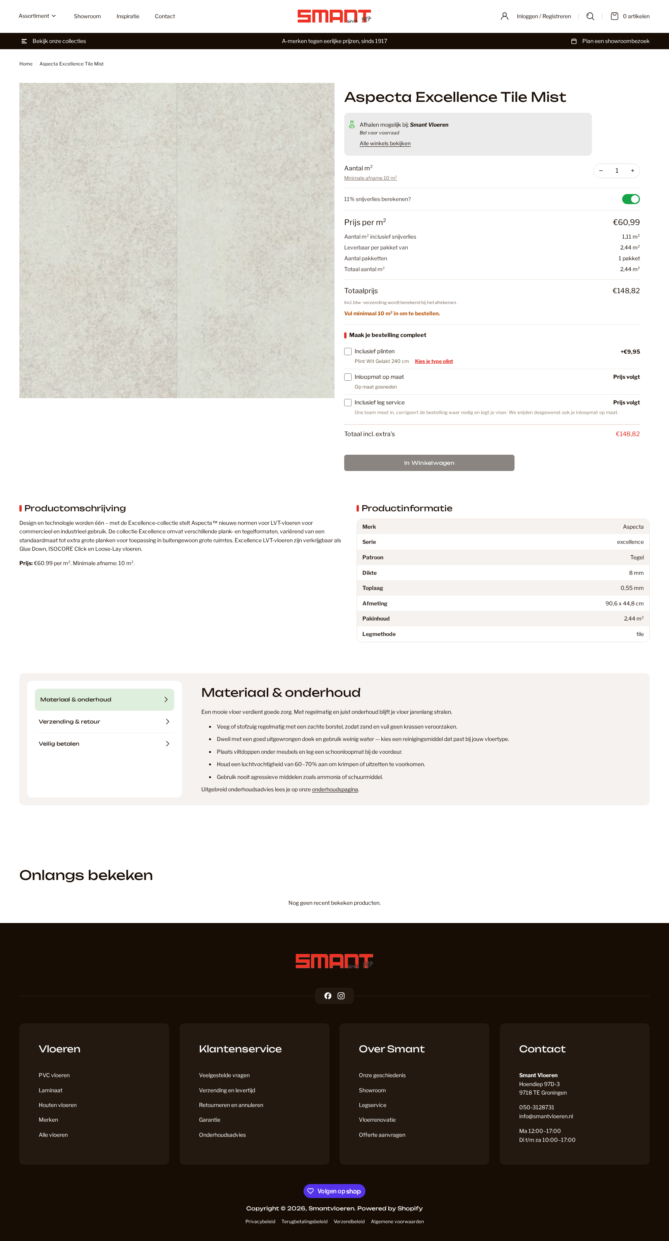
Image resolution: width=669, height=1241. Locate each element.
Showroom (372, 1090)
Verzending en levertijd (227, 1090)
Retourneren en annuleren (231, 1105)
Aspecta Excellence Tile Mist (71, 64)
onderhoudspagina (335, 789)
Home (26, 64)
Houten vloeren (58, 1105)
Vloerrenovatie (377, 1119)
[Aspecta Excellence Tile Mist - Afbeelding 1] (176, 240)
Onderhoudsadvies (222, 1134)
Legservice (372, 1105)
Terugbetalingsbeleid (304, 1221)
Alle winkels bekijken (385, 143)
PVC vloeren (54, 1075)
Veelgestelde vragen (224, 1075)
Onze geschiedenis (382, 1075)
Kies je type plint (434, 361)
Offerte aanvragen (382, 1134)
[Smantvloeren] (334, 961)
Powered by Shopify (390, 1208)
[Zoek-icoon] (590, 16)
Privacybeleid (260, 1221)
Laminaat (50, 1090)
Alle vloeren (53, 1134)
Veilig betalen (59, 744)
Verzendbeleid (349, 1221)
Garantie (209, 1119)
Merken (48, 1119)
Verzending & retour (69, 721)
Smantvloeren (331, 1208)
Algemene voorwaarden (397, 1221)
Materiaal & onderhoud (76, 699)
